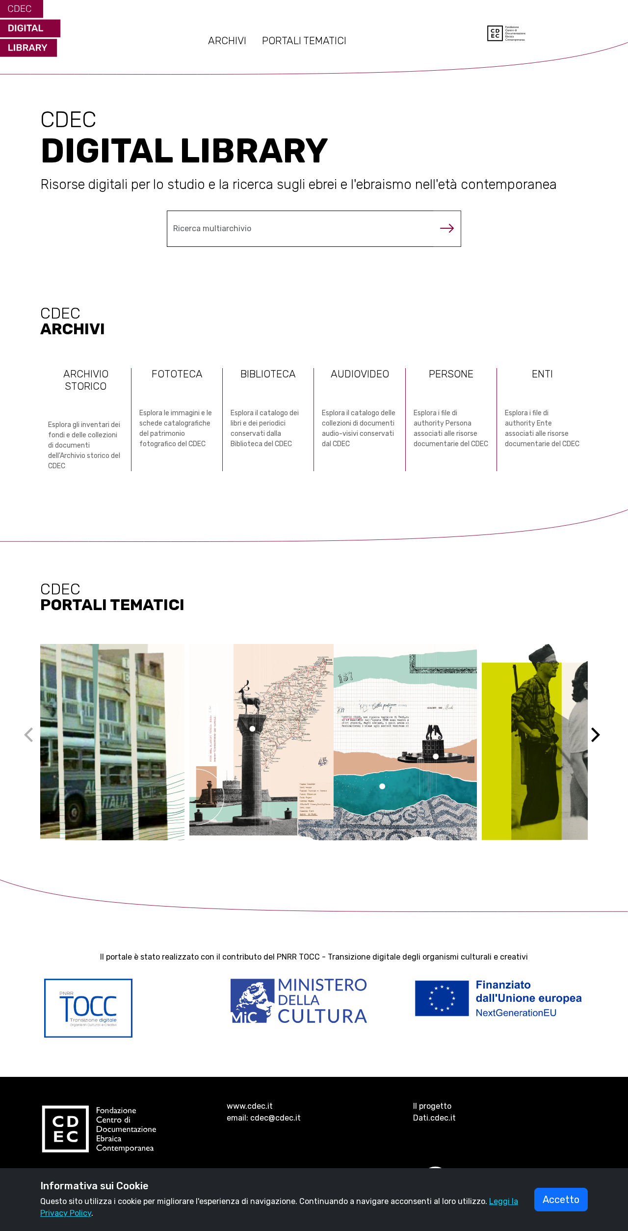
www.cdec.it (250, 1106)
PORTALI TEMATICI (304, 41)
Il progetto (432, 1106)
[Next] (601, 742)
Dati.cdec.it (434, 1118)
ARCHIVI (227, 41)
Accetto (561, 1199)
